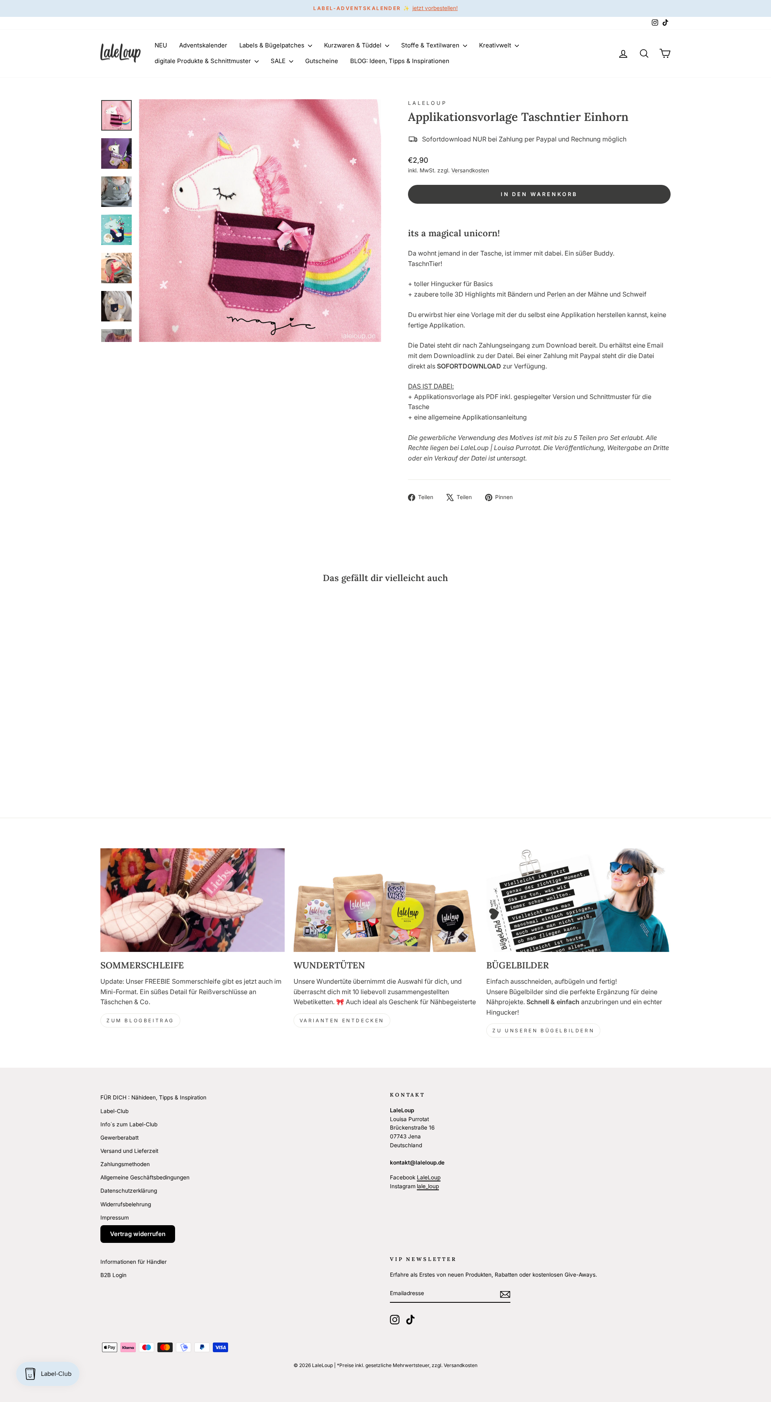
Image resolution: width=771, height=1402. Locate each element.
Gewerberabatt (119, 1137)
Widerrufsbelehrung (125, 1204)
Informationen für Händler (133, 1262)
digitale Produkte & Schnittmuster (204, 61)
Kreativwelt (496, 45)
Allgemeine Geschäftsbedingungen (145, 1177)
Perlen (556, 294)
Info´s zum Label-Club (128, 1124)
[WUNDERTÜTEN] (386, 900)
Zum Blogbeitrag (140, 1020)
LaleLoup (427, 103)
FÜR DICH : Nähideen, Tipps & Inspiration (153, 1097)
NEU (161, 45)
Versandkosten (470, 170)
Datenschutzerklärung (128, 1190)
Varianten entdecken (342, 1020)
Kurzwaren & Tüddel (353, 45)
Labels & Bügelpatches (272, 45)
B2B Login (113, 1275)
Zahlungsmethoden (125, 1164)
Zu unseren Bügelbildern (543, 1030)
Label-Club (114, 1111)
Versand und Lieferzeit (129, 1151)
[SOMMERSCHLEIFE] (192, 900)
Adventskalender (203, 45)
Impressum (114, 1217)
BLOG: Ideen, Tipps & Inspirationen (399, 61)
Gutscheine (321, 61)
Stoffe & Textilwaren (431, 45)
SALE (279, 61)
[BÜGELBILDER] (578, 900)
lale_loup (428, 1186)
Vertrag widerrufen (137, 1234)
